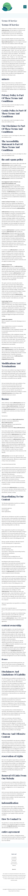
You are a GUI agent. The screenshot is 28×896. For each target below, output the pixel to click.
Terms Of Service (14, 863)
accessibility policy (8, 153)
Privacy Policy (14, 862)
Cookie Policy (14, 858)
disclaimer (6, 135)
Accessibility (14, 857)
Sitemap (14, 865)
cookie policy (6, 120)
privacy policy (7, 104)
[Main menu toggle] (25, 6)
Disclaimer (14, 860)
